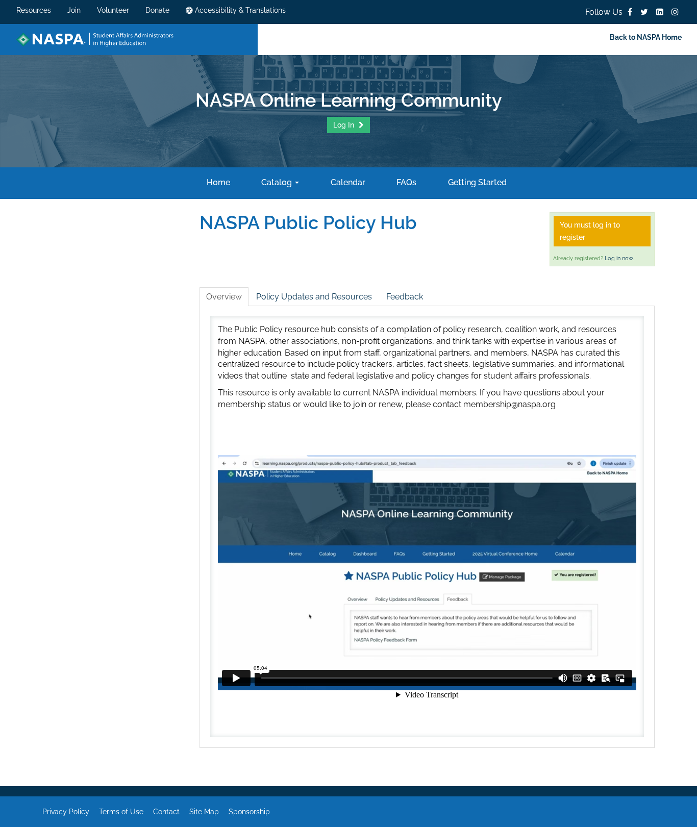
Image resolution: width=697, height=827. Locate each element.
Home (217, 182)
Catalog (276, 182)
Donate (157, 10)
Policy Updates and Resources (314, 297)
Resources (33, 10)
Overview (224, 297)
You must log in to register (590, 231)
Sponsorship (249, 812)
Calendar (347, 182)
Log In (344, 125)
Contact (166, 812)
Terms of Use (121, 812)
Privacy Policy (65, 812)
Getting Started (476, 182)
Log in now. (619, 258)
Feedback (404, 297)
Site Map (204, 812)
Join (74, 10)
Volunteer (113, 10)
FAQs (405, 182)
